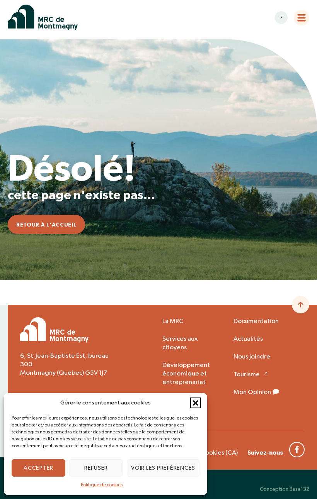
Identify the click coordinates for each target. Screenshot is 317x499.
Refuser (96, 468)
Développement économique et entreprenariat (186, 374)
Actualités (248, 339)
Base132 (299, 489)
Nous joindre (251, 357)
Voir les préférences (163, 468)
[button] (195, 403)
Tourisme (246, 374)
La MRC (173, 321)
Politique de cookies (102, 485)
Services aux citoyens (180, 343)
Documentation (256, 321)
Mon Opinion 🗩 (256, 392)
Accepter (38, 468)
